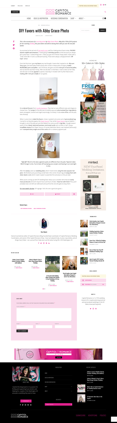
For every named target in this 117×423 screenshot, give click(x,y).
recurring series (41, 42)
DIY (39, 25)
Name (17, 323)
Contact (26, 401)
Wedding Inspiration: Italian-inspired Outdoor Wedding (97, 232)
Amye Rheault (53, 285)
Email (37, 323)
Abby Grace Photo (52, 42)
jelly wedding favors (40, 208)
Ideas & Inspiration (41, 18)
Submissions (80, 415)
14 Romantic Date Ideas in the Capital (94, 397)
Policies (20, 5)
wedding (32, 44)
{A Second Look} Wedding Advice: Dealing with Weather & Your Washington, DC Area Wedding (52, 278)
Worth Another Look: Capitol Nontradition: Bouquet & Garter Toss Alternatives (69, 275)
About (81, 18)
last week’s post (43, 50)
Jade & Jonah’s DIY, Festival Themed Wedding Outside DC (97, 260)
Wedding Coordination (59, 18)
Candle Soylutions (41, 108)
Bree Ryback (44, 232)
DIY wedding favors (26, 208)
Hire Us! (27, 5)
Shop (72, 18)
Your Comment (20, 306)
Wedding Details (45, 25)
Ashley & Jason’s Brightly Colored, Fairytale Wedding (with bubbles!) (18, 261)
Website (57, 323)
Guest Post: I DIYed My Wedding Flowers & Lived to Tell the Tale (98, 241)
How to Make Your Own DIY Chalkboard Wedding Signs (96, 250)
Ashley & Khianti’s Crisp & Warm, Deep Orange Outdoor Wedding (35, 261)
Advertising (92, 415)
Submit (13, 5)
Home (29, 18)
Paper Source (45, 121)
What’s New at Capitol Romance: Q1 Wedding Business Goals (95, 387)
